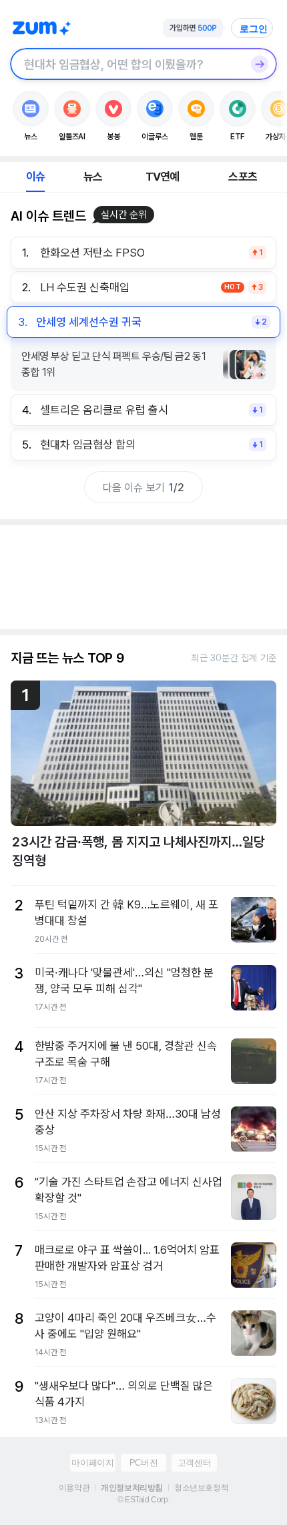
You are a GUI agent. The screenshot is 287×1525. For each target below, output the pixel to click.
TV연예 (163, 176)
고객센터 (194, 1463)
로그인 (254, 28)
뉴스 (92, 176)
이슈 (35, 176)
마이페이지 (92, 1463)
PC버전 (143, 1463)
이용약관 (74, 1487)
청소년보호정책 (201, 1487)
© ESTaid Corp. (143, 1499)
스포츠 (242, 176)
